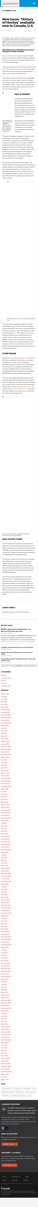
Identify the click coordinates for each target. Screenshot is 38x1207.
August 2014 (5, 1074)
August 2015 (5, 1042)
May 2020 (4, 892)
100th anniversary (7, 1088)
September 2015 (6, 1040)
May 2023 (4, 797)
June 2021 (4, 857)
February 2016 (5, 1027)
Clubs (27, 1177)
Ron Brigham (5, 1095)
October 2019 (5, 910)
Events (4, 1180)
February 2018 (5, 963)
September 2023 (6, 786)
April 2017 (4, 990)
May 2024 (4, 765)
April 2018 (4, 958)
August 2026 (5, 694)
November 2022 (6, 813)
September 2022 (6, 818)
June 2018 (4, 953)
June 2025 (4, 731)
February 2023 (5, 805)
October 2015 (5, 1037)
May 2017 (4, 987)
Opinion (3, 680)
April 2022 (4, 831)
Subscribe (15, 1180)
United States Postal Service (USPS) (16, 69)
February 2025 (5, 741)
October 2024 (5, 752)
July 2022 (4, 823)
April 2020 (4, 894)
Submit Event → (9, 1144)
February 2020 (5, 900)
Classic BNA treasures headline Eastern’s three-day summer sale (18, 659)
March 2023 (4, 802)
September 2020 (6, 881)
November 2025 (6, 717)
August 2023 (5, 789)
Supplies (25, 1180)
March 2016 (4, 1024)
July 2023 (4, 791)
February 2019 (5, 931)
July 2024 (4, 760)
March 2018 (4, 961)
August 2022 (5, 820)
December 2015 (6, 1032)
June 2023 (4, 794)
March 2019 (4, 929)
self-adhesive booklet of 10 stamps (22, 358)
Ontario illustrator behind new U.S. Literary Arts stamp (17, 653)
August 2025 (5, 725)
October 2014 (5, 1069)
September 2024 (6, 754)
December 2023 (6, 778)
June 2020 (4, 889)
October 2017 (5, 974)
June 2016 (4, 1016)
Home (4, 1177)
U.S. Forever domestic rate (20, 389)
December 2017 (6, 968)
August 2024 (5, 757)
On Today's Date (6, 678)
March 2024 (4, 770)
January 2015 (5, 1061)
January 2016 (5, 1029)
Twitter (6, 1128)
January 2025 (5, 744)
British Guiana (17, 1088)
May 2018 (4, 955)
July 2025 (4, 728)
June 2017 (4, 984)
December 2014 (6, 1064)
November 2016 (6, 1003)
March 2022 (4, 834)
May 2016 (4, 1019)
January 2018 (5, 966)
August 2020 (5, 884)
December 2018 (6, 937)
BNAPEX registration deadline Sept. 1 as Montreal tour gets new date (16, 630)
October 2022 (5, 815)
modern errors (19, 1092)
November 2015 (6, 1034)
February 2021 (5, 868)
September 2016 (6, 1008)
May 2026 (4, 702)
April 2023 (4, 799)
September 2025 (6, 723)
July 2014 (4, 1077)
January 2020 (5, 902)
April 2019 (4, 926)
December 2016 (6, 1000)
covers (34, 1088)
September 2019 (6, 913)
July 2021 (4, 855)
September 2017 (6, 976)
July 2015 (4, 1045)
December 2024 (6, 747)
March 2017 (4, 992)
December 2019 (6, 905)
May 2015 (4, 1050)
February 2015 (5, 1058)
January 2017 (5, 997)
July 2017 (4, 982)
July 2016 (4, 1013)
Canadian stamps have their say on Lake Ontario (17, 647)
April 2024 (4, 768)
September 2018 (6, 945)
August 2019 (5, 916)
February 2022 (5, 836)
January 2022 (5, 839)
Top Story (4, 683)
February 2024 (5, 773)
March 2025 (4, 739)
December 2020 (6, 873)
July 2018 (4, 950)
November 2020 (6, 876)
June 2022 (4, 826)
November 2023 (6, 781)
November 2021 (6, 844)
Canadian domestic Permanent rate (23, 386)
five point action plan (7, 1092)
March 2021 (4, 865)
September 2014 (6, 1071)
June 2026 (4, 699)
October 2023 (5, 784)
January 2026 (5, 712)
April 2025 (4, 736)
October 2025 (5, 720)
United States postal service (18, 1095)
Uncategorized (5, 686)
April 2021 (4, 863)
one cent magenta (31, 1092)
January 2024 (5, 776)
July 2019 (4, 918)
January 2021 (5, 871)
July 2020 (4, 887)
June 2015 (4, 1048)
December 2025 (6, 715)
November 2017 (6, 971)
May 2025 (4, 733)
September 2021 (6, 850)
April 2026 (4, 704)
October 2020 (5, 879)
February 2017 (5, 995)
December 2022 (6, 810)
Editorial (3, 675)
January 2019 (5, 934)
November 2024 (6, 749)
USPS (29, 1095)
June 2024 (4, 762)
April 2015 (4, 1053)
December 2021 (6, 842)
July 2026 (4, 696)
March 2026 (4, 707)
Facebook (2, 1128)
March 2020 (4, 897)
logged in (13, 612)
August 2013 (5, 1079)
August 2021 (5, 852)
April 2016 (4, 1021)
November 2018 (6, 939)
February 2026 (5, 710)
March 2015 (4, 1056)
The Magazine (15, 1177)
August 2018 (5, 947)
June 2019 (4, 921)
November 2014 (6, 1066)
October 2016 (5, 1005)
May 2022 (4, 828)
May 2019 (4, 924)
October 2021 (5, 847)
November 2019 (6, 908)
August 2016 (5, 1011)
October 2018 (5, 942)
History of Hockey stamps (10, 56)
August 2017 (5, 979)
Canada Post (29, 67)
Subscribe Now (9, 1165)
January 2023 (5, 807)
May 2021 (4, 860)
